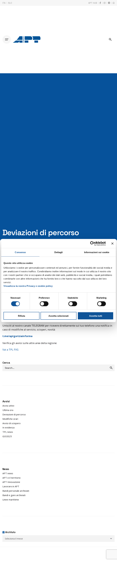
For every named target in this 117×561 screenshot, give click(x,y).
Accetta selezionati (58, 316)
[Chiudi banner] (112, 243)
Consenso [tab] (20, 252)
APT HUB (92, 3)
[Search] (110, 39)
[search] (111, 367)
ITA (3, 3)
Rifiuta (21, 316)
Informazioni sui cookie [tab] (96, 252)
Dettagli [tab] (58, 252)
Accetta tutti (95, 316)
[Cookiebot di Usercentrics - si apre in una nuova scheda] (92, 243)
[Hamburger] (6, 39)
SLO (10, 3)
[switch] (44, 303)
